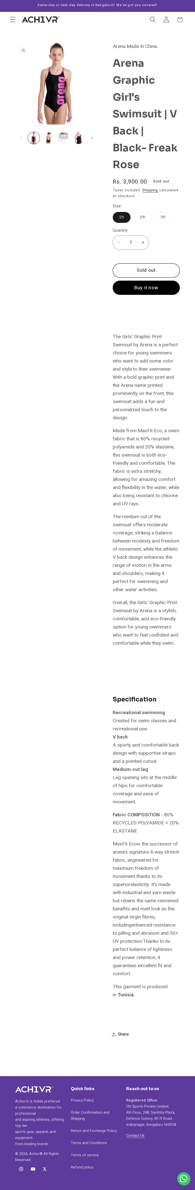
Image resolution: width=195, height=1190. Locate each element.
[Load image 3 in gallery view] (63, 138)
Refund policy (82, 1167)
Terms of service (85, 1155)
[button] (13, 19)
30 (166, 218)
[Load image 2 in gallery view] (48, 138)
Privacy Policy (82, 1100)
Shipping (150, 190)
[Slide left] (20, 138)
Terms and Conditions (89, 1143)
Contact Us (135, 1135)
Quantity (120, 230)
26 (125, 218)
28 (145, 218)
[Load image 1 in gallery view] (34, 138)
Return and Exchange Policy (94, 1130)
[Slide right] (92, 138)
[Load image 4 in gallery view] (78, 138)
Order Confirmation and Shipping (90, 1115)
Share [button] (123, 1034)
